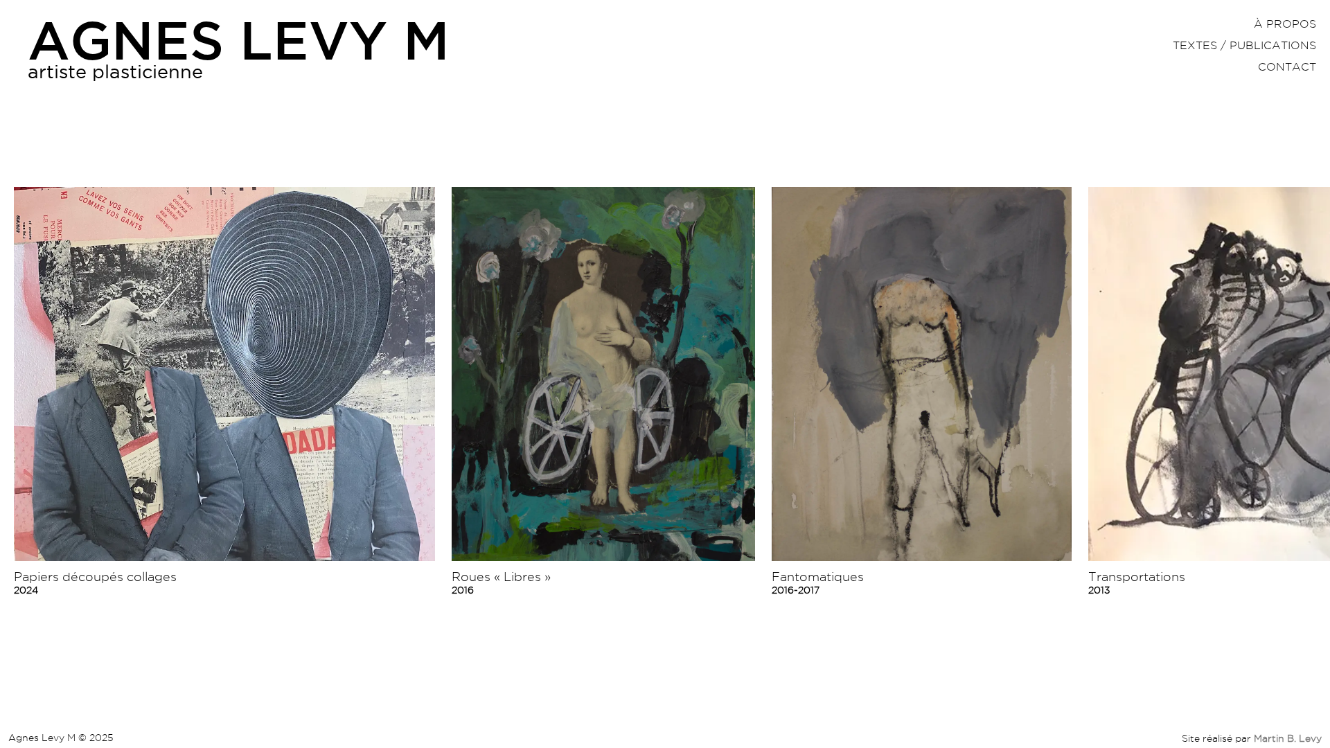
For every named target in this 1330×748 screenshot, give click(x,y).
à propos (1285, 24)
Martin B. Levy (1288, 738)
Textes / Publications (1244, 45)
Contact (1287, 67)
